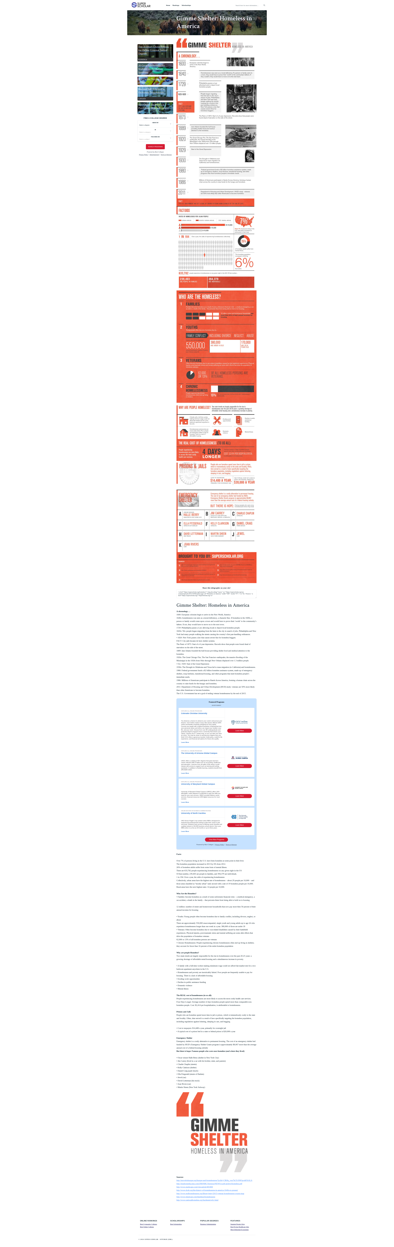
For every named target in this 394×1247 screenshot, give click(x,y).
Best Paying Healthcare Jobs (239, 1227)
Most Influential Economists (239, 1230)
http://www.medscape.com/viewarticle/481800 (194, 1187)
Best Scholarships (176, 1224)
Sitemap (163, 1239)
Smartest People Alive (237, 1224)
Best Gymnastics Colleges (148, 1224)
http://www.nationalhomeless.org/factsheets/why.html (197, 1200)
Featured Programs (216, 702)
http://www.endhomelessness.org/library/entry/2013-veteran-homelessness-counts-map (210, 1193)
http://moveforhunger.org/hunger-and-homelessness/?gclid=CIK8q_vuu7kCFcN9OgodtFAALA (214, 1180)
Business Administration (208, 1224)
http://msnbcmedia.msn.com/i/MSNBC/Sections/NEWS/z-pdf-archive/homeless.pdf (209, 1184)
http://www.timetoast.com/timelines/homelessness (195, 1197)
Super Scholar (141, 5)
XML (170, 1239)
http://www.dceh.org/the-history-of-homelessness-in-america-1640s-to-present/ (207, 1190)
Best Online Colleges (147, 1227)
